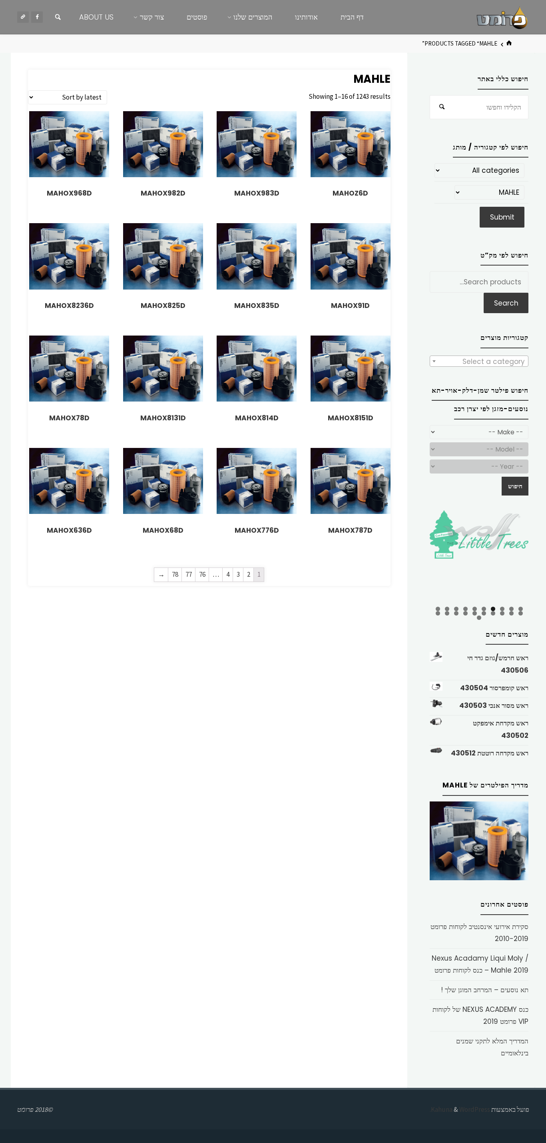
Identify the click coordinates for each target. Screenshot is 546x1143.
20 (438, 613)
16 (474, 613)
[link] (58, 17)
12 (511, 613)
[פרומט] (502, 16)
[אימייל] (23, 17)
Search (506, 303)
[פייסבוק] (37, 17)
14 (493, 613)
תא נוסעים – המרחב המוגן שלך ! (484, 990)
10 (438, 609)
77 (188, 574)
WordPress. (460, 1109)
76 (202, 574)
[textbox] (479, 361)
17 (465, 613)
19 (447, 613)
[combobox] (479, 361)
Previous (416, 558)
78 (175, 574)
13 (502, 613)
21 (479, 617)
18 (456, 613)
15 (484, 613)
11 (520, 613)
